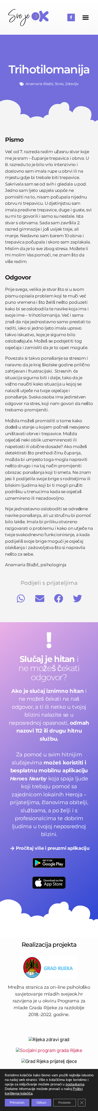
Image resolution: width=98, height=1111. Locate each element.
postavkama (75, 1084)
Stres (59, 84)
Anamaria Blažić (39, 84)
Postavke (64, 1102)
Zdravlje (71, 84)
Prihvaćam (17, 1102)
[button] (85, 17)
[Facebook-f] (71, 17)
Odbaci (41, 1102)
